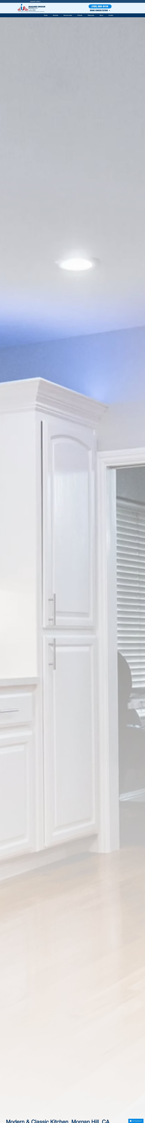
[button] (56, 15)
